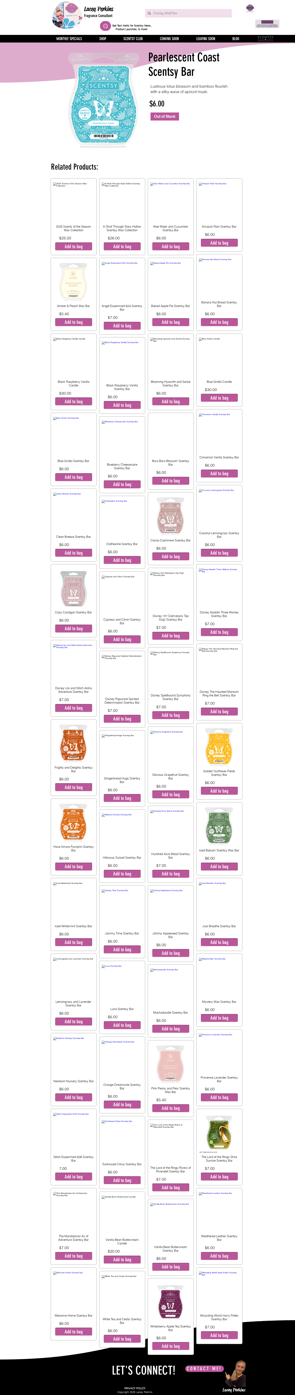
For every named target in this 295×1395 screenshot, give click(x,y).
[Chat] (105, 26)
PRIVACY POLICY (134, 1388)
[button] (73, 246)
